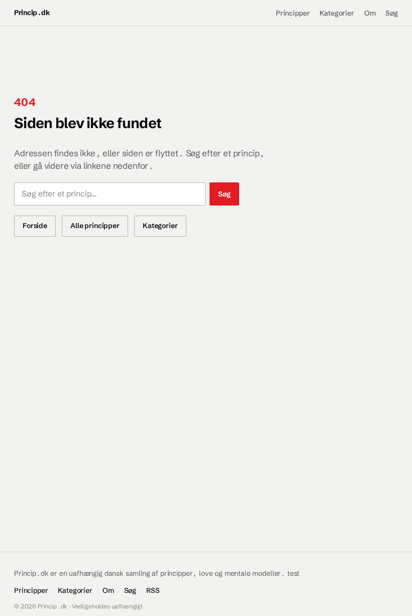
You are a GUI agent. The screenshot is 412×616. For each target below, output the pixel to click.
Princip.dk (32, 12)
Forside (35, 225)
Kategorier (337, 13)
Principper (293, 13)
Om (370, 13)
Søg (391, 13)
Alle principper (95, 225)
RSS (153, 590)
